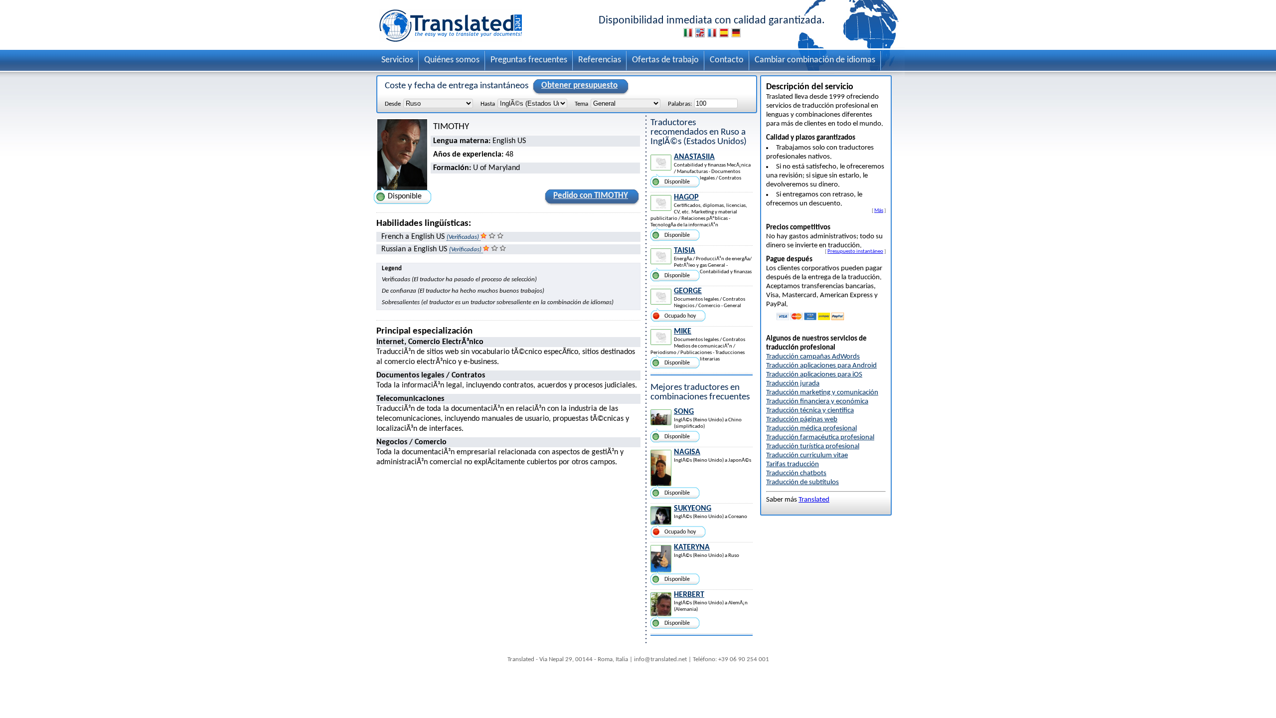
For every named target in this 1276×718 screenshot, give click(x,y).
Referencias (599, 60)
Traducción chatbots (796, 473)
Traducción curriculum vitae (807, 455)
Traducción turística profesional (812, 446)
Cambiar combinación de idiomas (815, 60)
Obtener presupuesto (579, 85)
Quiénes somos (451, 60)
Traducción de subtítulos (802, 482)
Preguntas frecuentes (528, 60)
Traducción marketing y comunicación (822, 392)
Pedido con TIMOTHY (590, 195)
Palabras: (680, 104)
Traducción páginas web (801, 419)
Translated (813, 500)
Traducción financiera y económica (817, 401)
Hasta (487, 104)
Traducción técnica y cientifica (810, 410)
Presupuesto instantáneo (855, 251)
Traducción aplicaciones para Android (821, 365)
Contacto (727, 60)
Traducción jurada (792, 383)
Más (878, 210)
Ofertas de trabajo (665, 60)
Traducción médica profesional (811, 428)
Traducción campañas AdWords (813, 356)
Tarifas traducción (792, 464)
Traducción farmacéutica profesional (820, 437)
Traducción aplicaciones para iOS (814, 374)
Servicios (397, 60)
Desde (393, 104)
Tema (581, 104)
